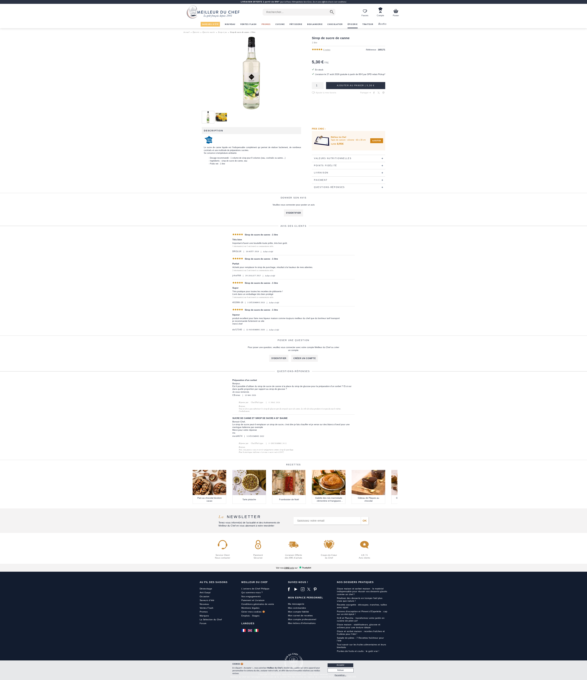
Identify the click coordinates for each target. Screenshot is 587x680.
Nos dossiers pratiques (355, 582)
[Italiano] (256, 630)
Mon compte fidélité (298, 611)
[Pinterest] (316, 589)
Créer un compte (304, 358)
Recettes (382, 24)
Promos (204, 611)
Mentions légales (250, 608)
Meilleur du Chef (254, 582)
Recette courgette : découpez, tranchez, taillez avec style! (362, 606)
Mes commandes (297, 608)
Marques (204, 615)
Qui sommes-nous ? (252, 592)
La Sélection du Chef (211, 619)
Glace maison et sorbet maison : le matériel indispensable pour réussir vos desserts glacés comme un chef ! (362, 591)
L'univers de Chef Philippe (255, 588)
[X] (309, 589)
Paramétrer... (340, 675)
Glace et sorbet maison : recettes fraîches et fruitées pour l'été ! (361, 632)
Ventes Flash (206, 608)
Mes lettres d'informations (302, 623)
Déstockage (206, 588)
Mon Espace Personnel (305, 597)
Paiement (246, 600)
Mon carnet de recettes (300, 615)
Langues (247, 623)
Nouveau (204, 604)
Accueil (186, 32)
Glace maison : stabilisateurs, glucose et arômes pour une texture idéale (358, 626)
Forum (203, 623)
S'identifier (293, 213)
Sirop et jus (222, 32)
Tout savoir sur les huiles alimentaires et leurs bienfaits (361, 646)
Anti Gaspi (205, 592)
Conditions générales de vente (257, 604)
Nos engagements (251, 596)
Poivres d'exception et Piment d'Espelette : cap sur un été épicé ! (362, 612)
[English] (250, 630)
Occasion (205, 596)
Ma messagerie (296, 604)
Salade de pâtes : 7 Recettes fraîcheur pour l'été (360, 639)
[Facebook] (290, 589)
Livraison (260, 600)
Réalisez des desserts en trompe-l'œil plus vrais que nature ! (359, 599)
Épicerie (196, 32)
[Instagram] (303, 589)
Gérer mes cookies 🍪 (253, 611)
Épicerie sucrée (208, 32)
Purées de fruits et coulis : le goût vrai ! (358, 651)
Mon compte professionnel (302, 619)
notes (326, 49)
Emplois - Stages (250, 615)
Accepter (340, 665)
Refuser (340, 670)
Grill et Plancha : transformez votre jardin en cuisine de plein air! (360, 619)
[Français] (243, 630)
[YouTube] (296, 589)
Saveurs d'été (207, 600)
